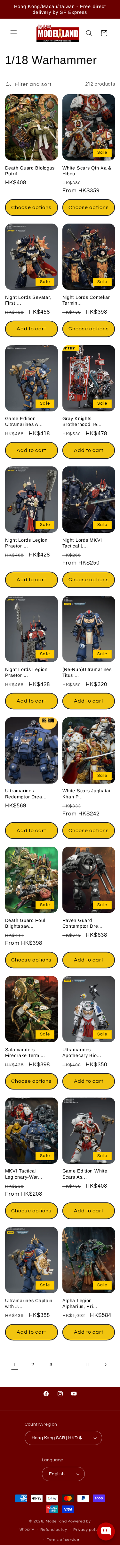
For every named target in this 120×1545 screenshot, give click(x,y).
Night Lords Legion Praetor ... (26, 543)
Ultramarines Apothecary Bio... (81, 1052)
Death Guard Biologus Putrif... (30, 170)
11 (87, 1364)
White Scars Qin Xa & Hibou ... (87, 170)
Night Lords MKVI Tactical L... (82, 543)
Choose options (31, 207)
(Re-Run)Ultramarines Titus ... (87, 672)
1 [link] (14, 1364)
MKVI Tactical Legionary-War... (24, 1173)
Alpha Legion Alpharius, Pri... (80, 1303)
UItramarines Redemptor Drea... (26, 793)
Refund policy (53, 1529)
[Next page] (105, 1364)
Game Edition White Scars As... (85, 1173)
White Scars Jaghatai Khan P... (86, 793)
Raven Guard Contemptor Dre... (82, 923)
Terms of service (63, 1539)
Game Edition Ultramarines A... (24, 421)
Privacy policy (86, 1529)
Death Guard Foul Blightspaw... (25, 923)
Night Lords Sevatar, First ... (28, 300)
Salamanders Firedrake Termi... (25, 1052)
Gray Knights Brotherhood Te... (82, 421)
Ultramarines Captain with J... (28, 1303)
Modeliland (56, 1521)
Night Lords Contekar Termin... (86, 300)
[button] (13, 33)
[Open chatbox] (106, 1531)
